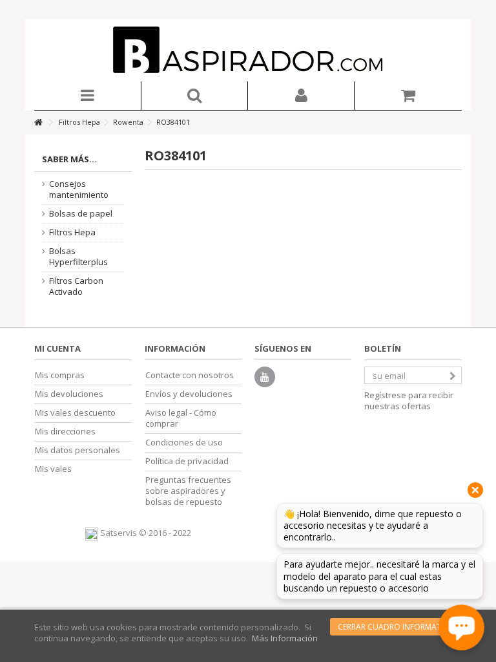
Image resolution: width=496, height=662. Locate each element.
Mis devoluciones (69, 394)
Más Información (285, 638)
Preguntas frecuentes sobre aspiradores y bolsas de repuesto (188, 491)
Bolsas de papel (80, 213)
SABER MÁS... (69, 159)
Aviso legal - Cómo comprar (180, 418)
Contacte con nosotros (189, 375)
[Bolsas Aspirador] (248, 50)
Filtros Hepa (72, 232)
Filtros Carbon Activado (76, 286)
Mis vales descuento (75, 412)
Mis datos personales (77, 450)
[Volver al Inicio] (38, 122)
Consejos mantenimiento (78, 189)
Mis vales (53, 469)
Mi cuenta (57, 348)
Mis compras (60, 375)
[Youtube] (264, 377)
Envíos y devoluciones (188, 394)
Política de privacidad (187, 461)
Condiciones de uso (184, 442)
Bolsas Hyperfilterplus (78, 257)
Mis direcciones (65, 431)
